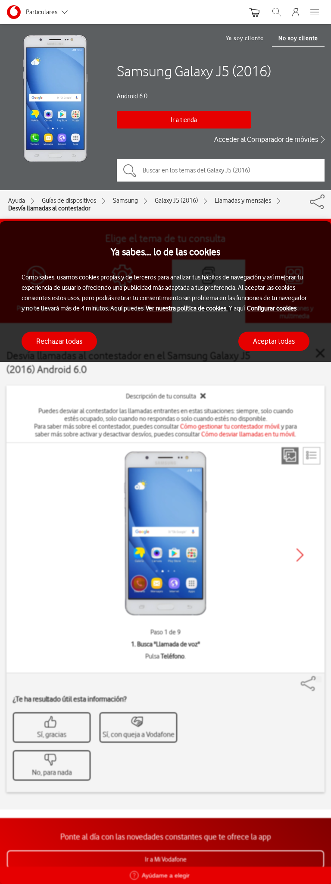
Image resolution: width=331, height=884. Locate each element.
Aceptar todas (274, 341)
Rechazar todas (59, 341)
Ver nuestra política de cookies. (187, 308)
